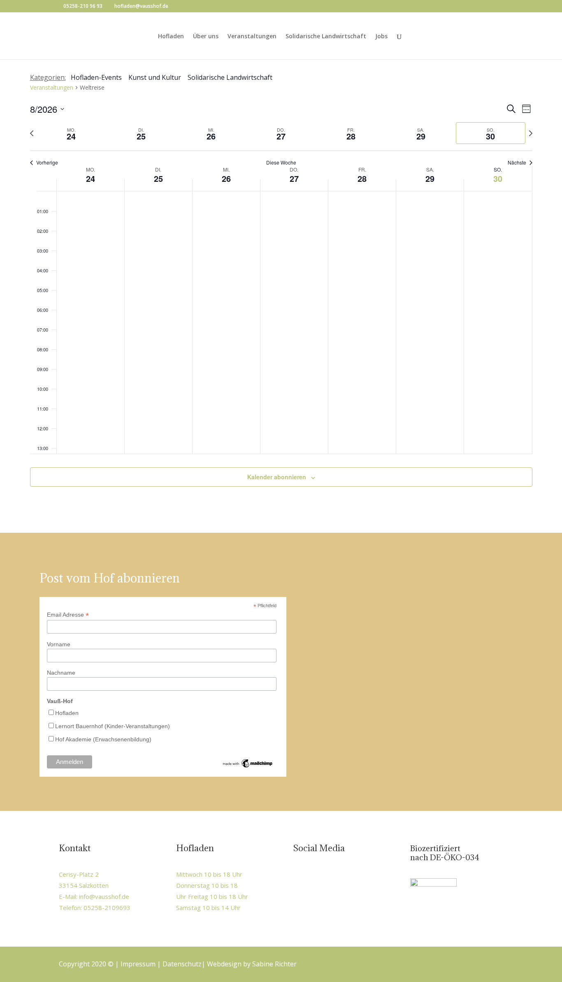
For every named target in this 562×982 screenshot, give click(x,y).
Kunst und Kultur (154, 77)
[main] (281, 289)
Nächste (517, 162)
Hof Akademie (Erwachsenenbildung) (103, 739)
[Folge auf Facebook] (300, 876)
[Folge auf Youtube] (335, 876)
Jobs (381, 36)
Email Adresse (68, 615)
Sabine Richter (274, 963)
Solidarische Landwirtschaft (326, 36)
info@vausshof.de (104, 896)
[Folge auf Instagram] (318, 876)
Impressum (138, 963)
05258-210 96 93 (82, 5)
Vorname (58, 644)
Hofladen (171, 36)
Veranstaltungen (252, 36)
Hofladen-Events (96, 77)
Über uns (205, 36)
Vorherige (47, 162)
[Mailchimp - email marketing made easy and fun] (248, 767)
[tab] (72, 133)
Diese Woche (281, 162)
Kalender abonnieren (276, 477)
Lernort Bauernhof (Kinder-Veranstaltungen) (112, 726)
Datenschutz (182, 963)
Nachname (61, 672)
